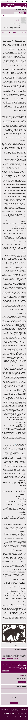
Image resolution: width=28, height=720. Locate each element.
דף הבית (25, 6)
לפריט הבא (3, 33)
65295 (7, 1)
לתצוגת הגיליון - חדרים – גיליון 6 (13, 33)
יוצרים (22, 6)
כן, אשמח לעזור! (13, 703)
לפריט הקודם (24, 33)
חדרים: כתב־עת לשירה (11, 6)
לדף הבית (26, 705)
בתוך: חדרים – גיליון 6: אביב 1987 (14, 22)
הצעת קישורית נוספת (21, 691)
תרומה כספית (9, 4)
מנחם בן (18, 6)
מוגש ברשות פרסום (14, 23)
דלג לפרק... (16, 12)
